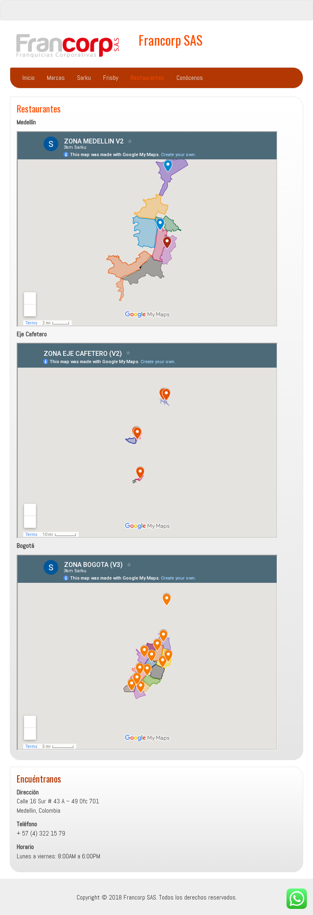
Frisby (110, 77)
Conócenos (189, 77)
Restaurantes (147, 77)
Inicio (28, 77)
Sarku (84, 77)
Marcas (56, 77)
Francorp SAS (171, 39)
